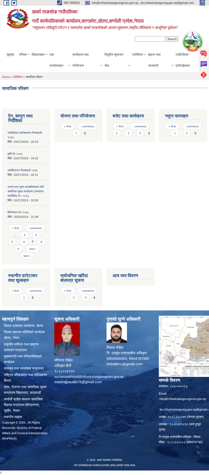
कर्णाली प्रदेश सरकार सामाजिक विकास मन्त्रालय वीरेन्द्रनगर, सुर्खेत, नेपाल (23, 405)
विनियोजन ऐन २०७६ (18, 212)
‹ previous (35, 228)
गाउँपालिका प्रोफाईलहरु (183, 60)
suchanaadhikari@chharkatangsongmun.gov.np (88, 376)
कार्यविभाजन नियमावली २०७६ (23, 170)
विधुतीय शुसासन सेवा (113, 60)
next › (32, 248)
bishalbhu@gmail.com (125, 364)
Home (6, 77)
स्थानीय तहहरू (13, 417)
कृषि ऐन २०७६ (15, 153)
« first (15, 228)
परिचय (23, 54)
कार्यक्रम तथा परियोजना (80, 60)
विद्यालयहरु (38, 54)
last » (26, 255)
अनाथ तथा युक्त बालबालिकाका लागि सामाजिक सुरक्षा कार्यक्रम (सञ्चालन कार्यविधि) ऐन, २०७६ (26, 191)
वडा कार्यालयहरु (56, 60)
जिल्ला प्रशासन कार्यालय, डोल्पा (23, 326)
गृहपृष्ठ (10, 54)
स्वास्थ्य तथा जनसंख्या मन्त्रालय (23, 368)
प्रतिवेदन (137, 54)
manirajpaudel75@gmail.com (78, 382)
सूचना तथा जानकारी (154, 60)
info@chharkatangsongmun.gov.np (183, 399)
